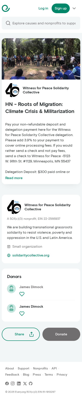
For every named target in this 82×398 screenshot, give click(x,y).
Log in (43, 8)
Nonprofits (40, 368)
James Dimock (31, 306)
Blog (26, 374)
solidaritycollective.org (30, 255)
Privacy (62, 374)
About (9, 368)
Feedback (12, 374)
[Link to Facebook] (7, 383)
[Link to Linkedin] (19, 383)
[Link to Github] (30, 383)
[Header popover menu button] (74, 8)
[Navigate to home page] (17, 8)
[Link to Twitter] (25, 383)
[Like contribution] (22, 294)
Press (37, 374)
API (54, 368)
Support (23, 368)
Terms (49, 374)
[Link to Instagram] (12, 383)
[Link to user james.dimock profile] (11, 310)
